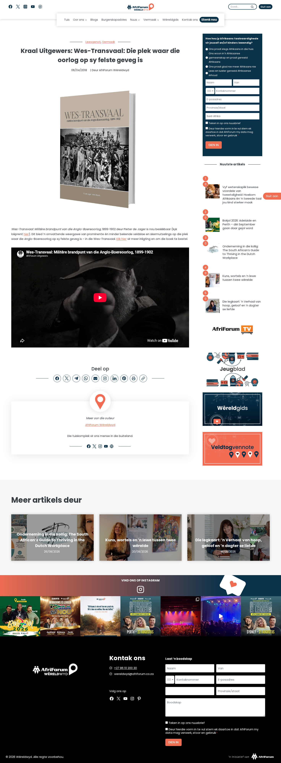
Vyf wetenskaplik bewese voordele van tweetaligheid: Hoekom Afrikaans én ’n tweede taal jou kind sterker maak (242, 194)
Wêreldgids (170, 20)
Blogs (94, 20)
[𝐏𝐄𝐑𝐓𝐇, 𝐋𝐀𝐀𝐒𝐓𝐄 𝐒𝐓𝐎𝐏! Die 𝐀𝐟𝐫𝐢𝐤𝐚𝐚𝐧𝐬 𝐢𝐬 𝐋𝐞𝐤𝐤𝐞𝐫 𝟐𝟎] (140, 616)
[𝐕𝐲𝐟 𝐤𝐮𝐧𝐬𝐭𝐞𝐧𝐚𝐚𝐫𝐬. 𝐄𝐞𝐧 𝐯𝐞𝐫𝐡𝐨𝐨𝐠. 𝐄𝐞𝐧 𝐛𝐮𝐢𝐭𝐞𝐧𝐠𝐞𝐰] (60, 616)
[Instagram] (25, 7)
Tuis (67, 20)
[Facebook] (10, 7)
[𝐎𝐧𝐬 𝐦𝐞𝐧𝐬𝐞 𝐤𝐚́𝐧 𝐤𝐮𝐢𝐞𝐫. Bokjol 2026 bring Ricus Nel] (20, 616)
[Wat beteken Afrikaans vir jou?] (100, 616)
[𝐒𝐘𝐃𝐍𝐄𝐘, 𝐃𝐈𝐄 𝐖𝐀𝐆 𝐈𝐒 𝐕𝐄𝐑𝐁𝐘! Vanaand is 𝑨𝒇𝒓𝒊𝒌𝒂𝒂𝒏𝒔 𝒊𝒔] (261, 616)
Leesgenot (93, 42)
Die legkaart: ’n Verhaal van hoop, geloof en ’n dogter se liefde (242, 305)
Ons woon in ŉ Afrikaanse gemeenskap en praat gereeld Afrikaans (228, 58)
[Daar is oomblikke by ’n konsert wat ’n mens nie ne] (221, 616)
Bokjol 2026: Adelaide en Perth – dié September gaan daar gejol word (239, 224)
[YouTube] (33, 7)
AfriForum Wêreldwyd (100, 425)
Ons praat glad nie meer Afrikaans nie (232, 66)
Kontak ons (190, 20)
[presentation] (212, 191)
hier (26, 234)
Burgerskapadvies (114, 20)
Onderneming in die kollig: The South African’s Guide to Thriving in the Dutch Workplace (241, 252)
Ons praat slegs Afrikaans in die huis (231, 49)
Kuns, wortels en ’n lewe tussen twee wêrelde (239, 278)
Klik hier (121, 239)
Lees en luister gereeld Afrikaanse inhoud (230, 73)
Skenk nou (209, 20)
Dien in (214, 145)
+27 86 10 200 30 (125, 668)
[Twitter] (18, 7)
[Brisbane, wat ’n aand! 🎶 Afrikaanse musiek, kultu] (181, 616)
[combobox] (210, 91)
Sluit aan (266, 6)
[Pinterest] (40, 7)
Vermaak (108, 42)
